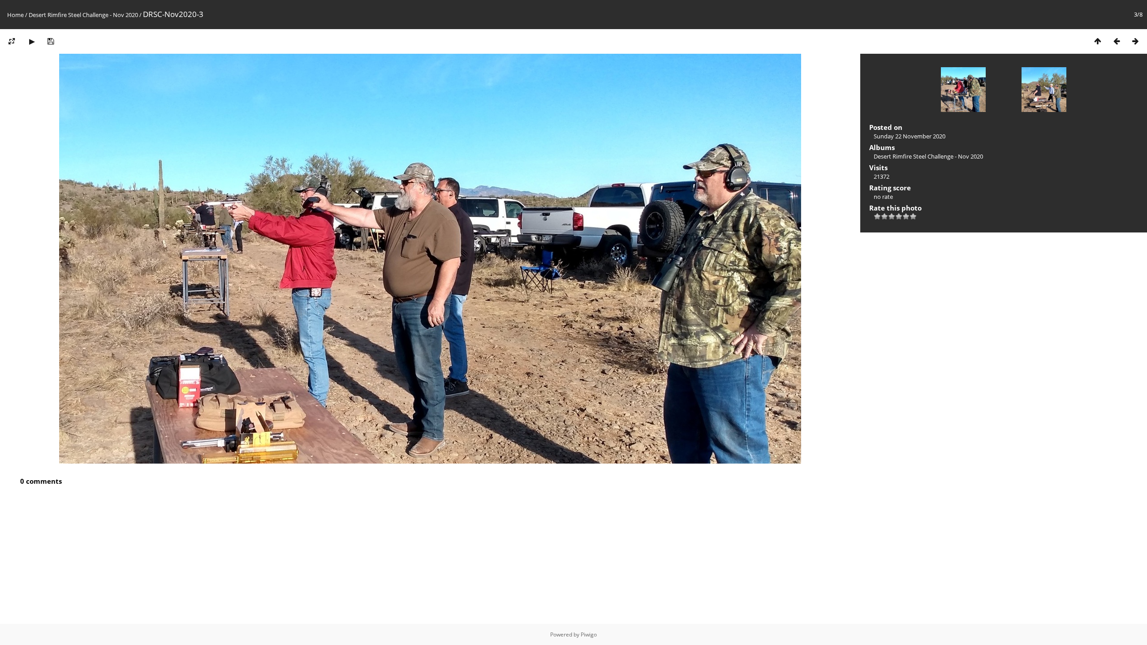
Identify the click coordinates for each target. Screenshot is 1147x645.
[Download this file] (50, 41)
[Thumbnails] (1097, 41)
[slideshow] (31, 41)
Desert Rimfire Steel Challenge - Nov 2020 (83, 15)
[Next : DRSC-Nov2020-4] (1135, 41)
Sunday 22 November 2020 (909, 136)
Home (15, 15)
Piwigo (589, 634)
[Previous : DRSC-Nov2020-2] (1116, 41)
